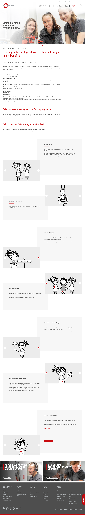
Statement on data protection (75, 494)
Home (4, 48)
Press (66, 2)
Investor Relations (60, 500)
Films (44, 498)
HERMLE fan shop (33, 496)
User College (32, 494)
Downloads (45, 496)
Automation (5, 492)
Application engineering (34, 492)
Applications (19, 490)
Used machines (6, 498)
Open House (45, 500)
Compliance (59, 498)
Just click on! (47, 428)
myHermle (76, 2)
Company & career (73, 6)
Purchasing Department (61, 494)
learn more (48, 440)
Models (4, 490)
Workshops (45, 492)
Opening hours (72, 498)
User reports (19, 492)
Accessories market (7, 500)
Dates (44, 494)
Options (4, 494)
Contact (71, 2)
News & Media (66, 6)
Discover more (52, 477)
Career (19, 48)
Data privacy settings (73, 503)
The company (59, 490)
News (44, 490)
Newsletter (61, 2)
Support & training (59, 6)
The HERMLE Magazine (47, 502)
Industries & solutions (51, 6)
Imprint (70, 492)
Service (31, 490)
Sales (58, 492)
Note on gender (72, 499)
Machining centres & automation (41, 6)
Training (24, 48)
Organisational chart (61, 496)
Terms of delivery (72, 501)
